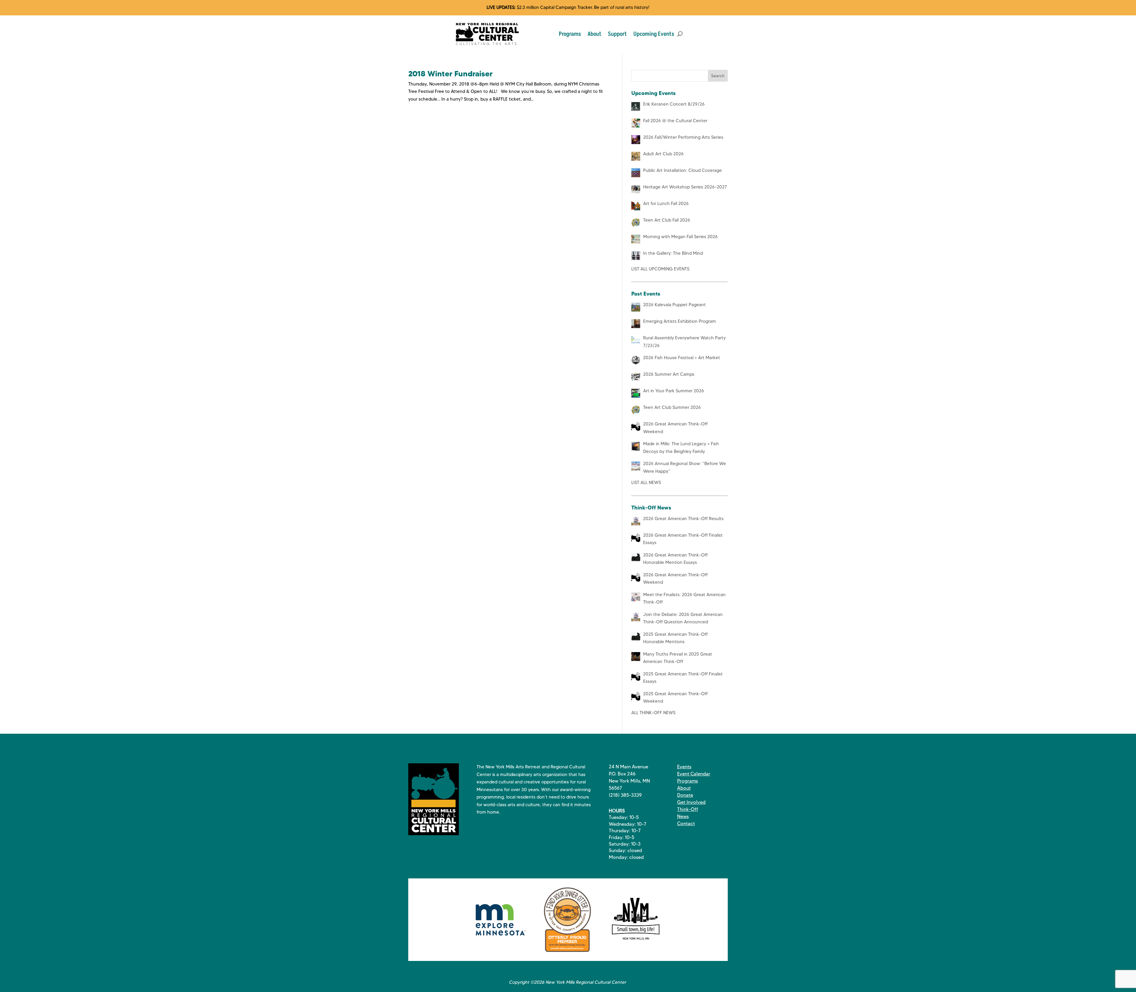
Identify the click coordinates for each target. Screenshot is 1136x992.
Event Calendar (693, 774)
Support (617, 34)
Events (684, 767)
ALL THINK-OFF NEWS (653, 712)
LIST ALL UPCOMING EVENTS (660, 269)
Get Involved (691, 802)
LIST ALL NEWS (646, 482)
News (683, 816)
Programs (570, 34)
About (594, 34)
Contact (686, 823)
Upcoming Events (653, 34)
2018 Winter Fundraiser (450, 73)
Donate (685, 795)
